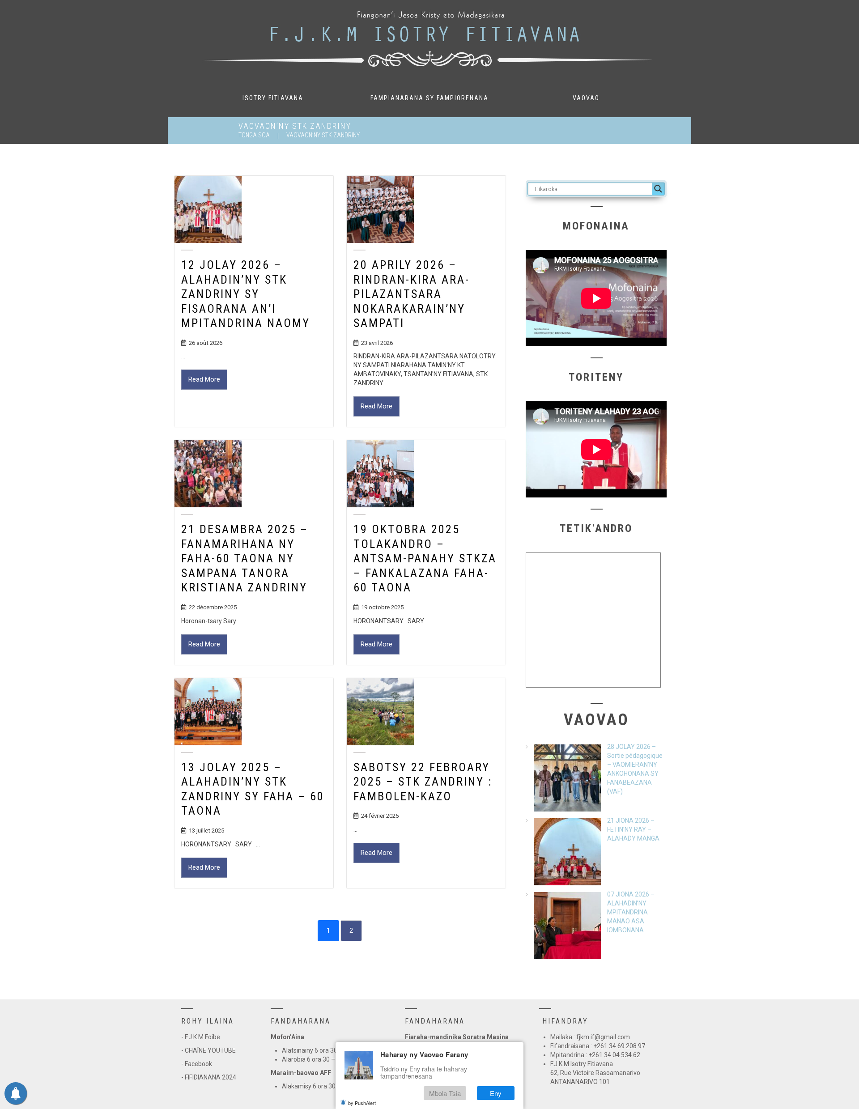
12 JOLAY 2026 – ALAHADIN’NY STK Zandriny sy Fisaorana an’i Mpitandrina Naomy (245, 294)
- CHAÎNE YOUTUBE (208, 1050)
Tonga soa (254, 135)
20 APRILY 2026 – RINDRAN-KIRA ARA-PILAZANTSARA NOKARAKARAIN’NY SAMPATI (411, 294)
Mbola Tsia (445, 1093)
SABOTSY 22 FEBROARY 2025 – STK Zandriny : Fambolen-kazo (422, 782)
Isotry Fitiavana (272, 98)
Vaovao (586, 98)
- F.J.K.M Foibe (200, 1037)
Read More (204, 379)
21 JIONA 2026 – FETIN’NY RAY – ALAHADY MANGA (633, 829)
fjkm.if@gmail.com (603, 1037)
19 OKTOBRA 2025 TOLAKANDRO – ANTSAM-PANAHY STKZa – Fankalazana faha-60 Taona (425, 558)
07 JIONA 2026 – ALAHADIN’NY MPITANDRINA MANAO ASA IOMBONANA (631, 912)
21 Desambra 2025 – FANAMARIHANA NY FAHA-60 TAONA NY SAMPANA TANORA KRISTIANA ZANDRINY (244, 558)
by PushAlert (362, 1102)
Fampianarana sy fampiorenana (429, 98)
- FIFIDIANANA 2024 (208, 1077)
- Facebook (196, 1063)
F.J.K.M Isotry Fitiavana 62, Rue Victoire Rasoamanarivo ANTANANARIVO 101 (595, 1072)
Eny (496, 1093)
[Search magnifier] (658, 189)
